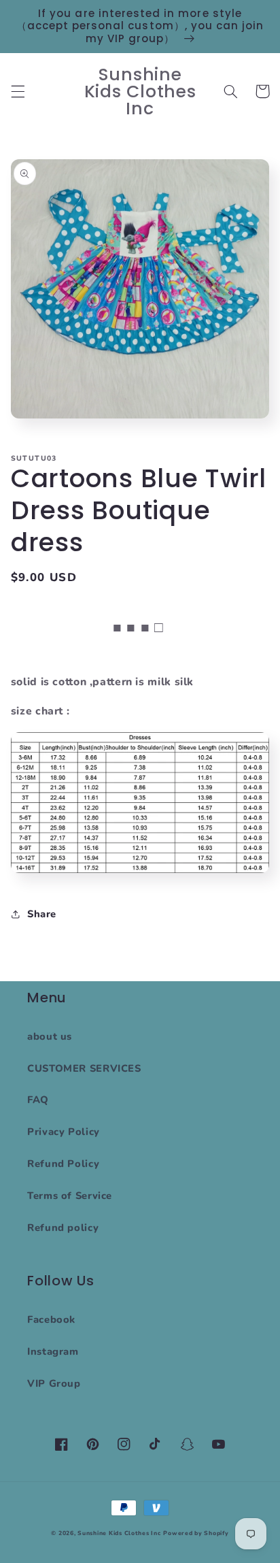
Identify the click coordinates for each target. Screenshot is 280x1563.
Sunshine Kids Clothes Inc (118, 1533)
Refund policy (63, 1227)
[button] (17, 91)
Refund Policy (63, 1163)
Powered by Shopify (195, 1533)
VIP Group (54, 1383)
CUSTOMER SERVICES (84, 1068)
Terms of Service (69, 1195)
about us (49, 1036)
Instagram (53, 1351)
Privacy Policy (63, 1131)
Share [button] (41, 914)
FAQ (38, 1099)
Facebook (51, 1319)
